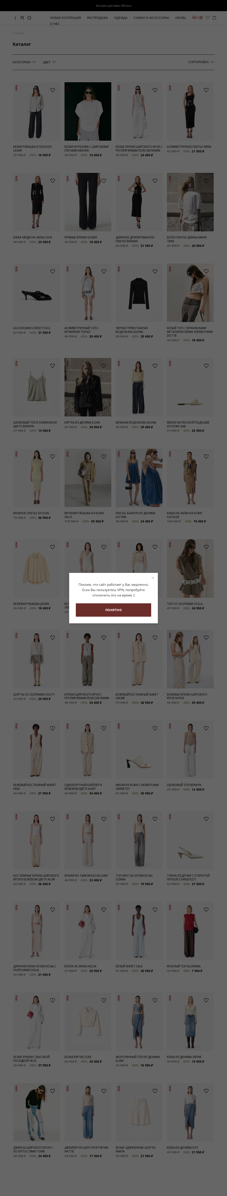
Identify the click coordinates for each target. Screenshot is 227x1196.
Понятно (113, 610)
